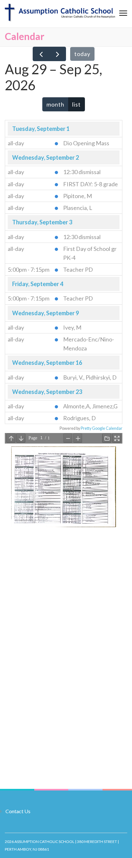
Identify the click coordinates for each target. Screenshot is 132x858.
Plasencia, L (77, 207)
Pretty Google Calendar (101, 428)
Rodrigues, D (79, 417)
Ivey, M (72, 327)
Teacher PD (78, 269)
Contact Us (17, 811)
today (82, 53)
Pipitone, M (77, 195)
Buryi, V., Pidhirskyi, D (90, 377)
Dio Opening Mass (86, 143)
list (76, 104)
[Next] (57, 54)
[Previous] (41, 54)
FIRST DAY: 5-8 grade (90, 184)
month (55, 104)
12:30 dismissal (82, 171)
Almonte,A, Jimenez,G (90, 406)
